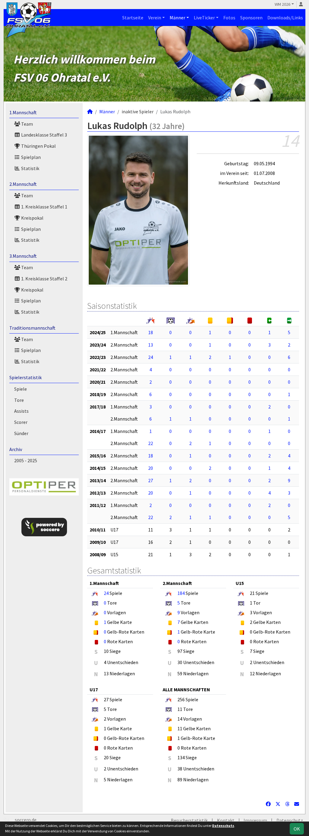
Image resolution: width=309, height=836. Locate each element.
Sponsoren (251, 18)
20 (150, 468)
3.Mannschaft (23, 256)
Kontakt (225, 820)
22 (150, 443)
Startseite (132, 18)
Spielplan (30, 157)
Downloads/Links (285, 18)
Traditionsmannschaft (32, 328)
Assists (21, 411)
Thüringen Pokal (38, 146)
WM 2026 (282, 4)
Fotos (229, 18)
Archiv (15, 449)
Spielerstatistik (25, 377)
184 (181, 593)
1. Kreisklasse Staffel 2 (43, 279)
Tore (19, 400)
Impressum (255, 820)
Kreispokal (31, 218)
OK (297, 829)
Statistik (29, 168)
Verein (154, 18)
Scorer (20, 422)
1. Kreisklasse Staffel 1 (43, 207)
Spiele (20, 389)
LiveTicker (204, 18)
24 (150, 357)
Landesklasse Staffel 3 (43, 135)
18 (150, 332)
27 (150, 480)
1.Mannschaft (23, 112)
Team (26, 124)
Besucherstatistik (189, 820)
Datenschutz (289, 820)
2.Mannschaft (23, 184)
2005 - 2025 (25, 460)
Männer (177, 18)
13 (150, 345)
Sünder (21, 433)
